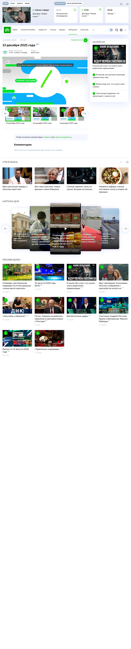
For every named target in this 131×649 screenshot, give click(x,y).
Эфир (15, 30)
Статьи (53, 30)
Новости (42, 30)
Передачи (72, 30)
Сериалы (84, 30)
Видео (62, 30)
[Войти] (121, 30)
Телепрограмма (28, 30)
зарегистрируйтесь (63, 137)
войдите (47, 137)
